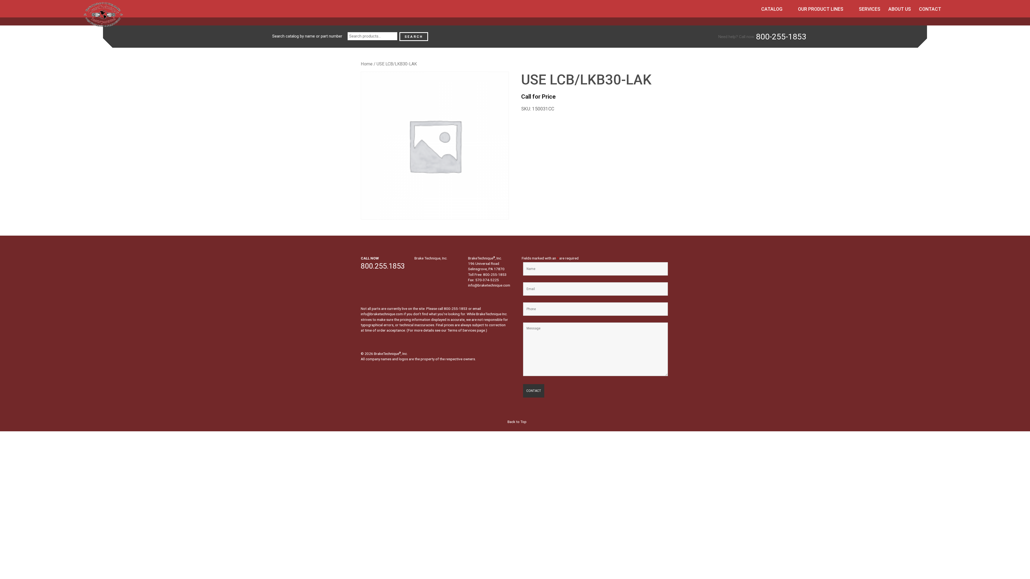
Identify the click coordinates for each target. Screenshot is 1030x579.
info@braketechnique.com (489, 285)
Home (367, 63)
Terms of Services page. (466, 330)
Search (413, 37)
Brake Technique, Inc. (430, 258)
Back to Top (517, 422)
